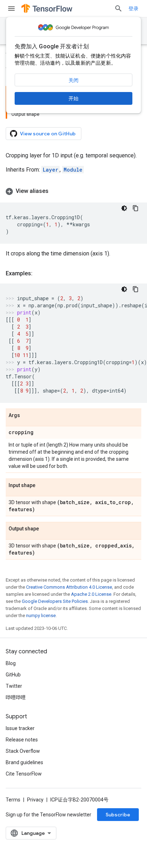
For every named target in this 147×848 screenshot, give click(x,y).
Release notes (22, 739)
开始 (73, 98)
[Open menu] (11, 8)
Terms (13, 800)
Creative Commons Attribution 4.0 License (69, 587)
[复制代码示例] (135, 208)
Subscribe (118, 814)
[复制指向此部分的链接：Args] (27, 415)
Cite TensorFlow (24, 774)
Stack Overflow (23, 751)
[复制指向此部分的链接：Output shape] (46, 529)
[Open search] (118, 8)
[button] (73, 191)
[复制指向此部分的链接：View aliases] (56, 191)
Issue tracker (20, 728)
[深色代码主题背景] (124, 208)
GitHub (13, 674)
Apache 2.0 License (91, 594)
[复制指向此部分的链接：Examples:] (39, 273)
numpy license (41, 615)
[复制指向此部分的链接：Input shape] (42, 485)
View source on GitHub (48, 133)
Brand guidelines (24, 762)
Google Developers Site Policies (55, 601)
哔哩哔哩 (16, 697)
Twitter (14, 686)
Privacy (35, 800)
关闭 (73, 80)
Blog (11, 663)
